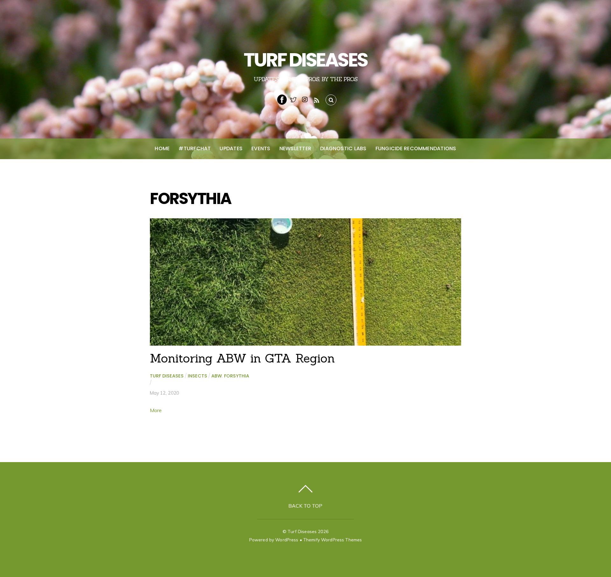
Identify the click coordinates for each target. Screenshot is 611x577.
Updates (231, 148)
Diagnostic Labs (343, 148)
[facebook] (282, 99)
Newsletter (295, 148)
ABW (216, 376)
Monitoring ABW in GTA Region (242, 358)
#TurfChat (195, 148)
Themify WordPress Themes (332, 539)
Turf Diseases (167, 376)
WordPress (286, 539)
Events (260, 148)
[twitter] (293, 99)
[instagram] (305, 99)
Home (162, 148)
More (156, 410)
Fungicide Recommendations (416, 148)
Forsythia (236, 376)
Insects (197, 376)
